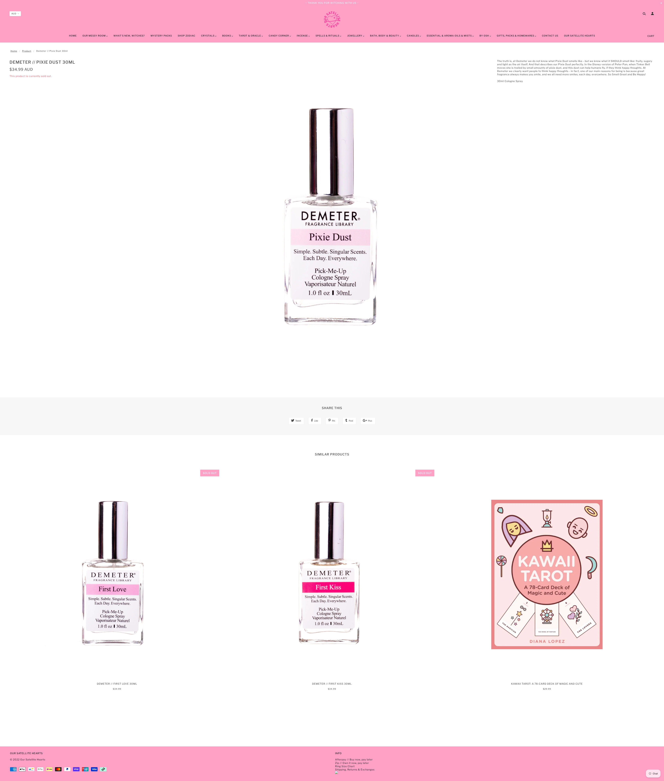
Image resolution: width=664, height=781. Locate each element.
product (26, 51)
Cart (650, 36)
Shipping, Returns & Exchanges (355, 769)
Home (14, 51)
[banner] (332, 19)
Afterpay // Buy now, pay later (354, 759)
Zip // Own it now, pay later (352, 762)
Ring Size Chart (345, 766)
